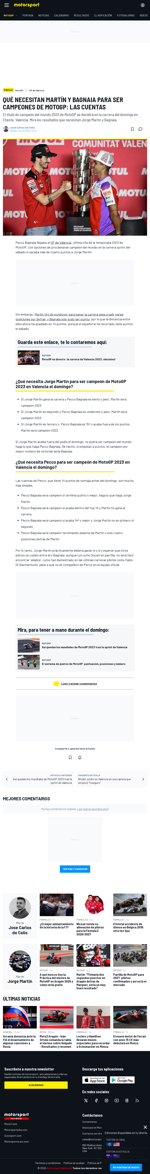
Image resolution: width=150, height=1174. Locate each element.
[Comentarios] (141, 129)
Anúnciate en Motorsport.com (98, 1127)
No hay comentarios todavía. (75, 809)
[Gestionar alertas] (79, 757)
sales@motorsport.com (95, 1139)
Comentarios (89, 1121)
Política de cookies (74, 1162)
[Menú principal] (7, 5)
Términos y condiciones (48, 1162)
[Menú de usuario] (142, 5)
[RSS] (137, 1100)
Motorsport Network (59, 1168)
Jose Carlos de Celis (22, 127)
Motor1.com (10, 1123)
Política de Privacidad (99, 1162)
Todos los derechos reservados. (92, 1168)
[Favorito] (132, 129)
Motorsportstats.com (16, 1141)
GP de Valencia (60, 242)
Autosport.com (12, 1135)
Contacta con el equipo (95, 1133)
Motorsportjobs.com (15, 1129)
